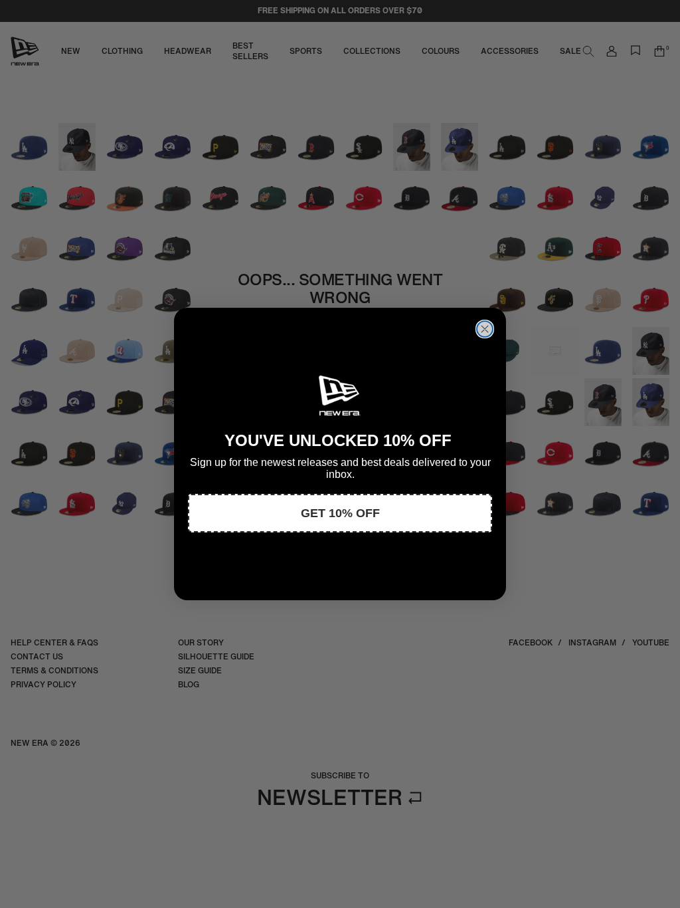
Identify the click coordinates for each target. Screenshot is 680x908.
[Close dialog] (485, 329)
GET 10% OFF (340, 513)
